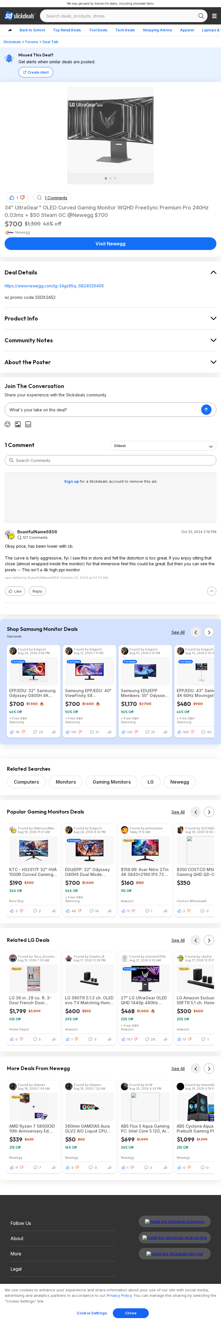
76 (18, 732)
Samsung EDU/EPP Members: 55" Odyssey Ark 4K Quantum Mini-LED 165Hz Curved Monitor (144, 693)
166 (186, 732)
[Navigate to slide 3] (115, 178)
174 (73, 732)
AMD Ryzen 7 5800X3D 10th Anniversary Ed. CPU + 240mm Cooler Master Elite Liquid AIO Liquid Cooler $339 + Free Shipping (32, 1128)
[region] (110, 1304)
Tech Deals (125, 30)
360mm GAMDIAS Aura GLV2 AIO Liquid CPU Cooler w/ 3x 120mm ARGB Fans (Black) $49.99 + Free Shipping (89, 1128)
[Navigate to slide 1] (106, 178)
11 (128, 911)
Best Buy (16, 901)
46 (73, 911)
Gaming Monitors (112, 782)
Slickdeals (12, 42)
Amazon (127, 901)
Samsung (16, 722)
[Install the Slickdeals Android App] (175, 1237)
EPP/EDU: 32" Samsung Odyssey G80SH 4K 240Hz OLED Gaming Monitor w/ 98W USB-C (32, 693)
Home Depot (19, 1029)
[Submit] (11, 460)
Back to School (32, 30)
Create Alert (38, 72)
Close (130, 1313)
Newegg (179, 782)
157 (129, 1039)
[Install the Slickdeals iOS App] (175, 1253)
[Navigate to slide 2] (110, 178)
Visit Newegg (110, 244)
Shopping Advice (157, 30)
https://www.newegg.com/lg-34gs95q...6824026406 (54, 285)
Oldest (119, 446)
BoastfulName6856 (37, 532)
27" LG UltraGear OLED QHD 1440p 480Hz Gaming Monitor (144, 1000)
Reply (37, 591)
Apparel (187, 30)
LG (151, 782)
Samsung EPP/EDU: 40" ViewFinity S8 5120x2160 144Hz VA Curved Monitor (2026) (88, 693)
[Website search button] (201, 15)
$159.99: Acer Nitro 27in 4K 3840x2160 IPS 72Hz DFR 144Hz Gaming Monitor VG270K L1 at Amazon (145, 872)
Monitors (66, 782)
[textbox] (103, 410)
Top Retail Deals (67, 30)
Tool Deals (98, 30)
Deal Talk (50, 42)
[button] (22, 197)
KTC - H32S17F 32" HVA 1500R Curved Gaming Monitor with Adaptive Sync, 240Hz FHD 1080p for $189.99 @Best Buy (33, 872)
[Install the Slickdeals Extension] (175, 1221)
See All (178, 632)
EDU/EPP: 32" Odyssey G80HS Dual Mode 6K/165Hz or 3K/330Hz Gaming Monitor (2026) (88, 872)
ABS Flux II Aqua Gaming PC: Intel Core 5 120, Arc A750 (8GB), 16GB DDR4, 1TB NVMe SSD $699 (145, 1128)
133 (129, 732)
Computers (26, 782)
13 (184, 1039)
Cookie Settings (92, 1313)
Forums (31, 42)
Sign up (72, 481)
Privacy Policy (119, 1295)
